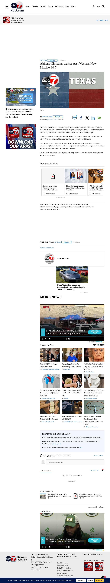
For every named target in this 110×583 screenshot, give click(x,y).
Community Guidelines (45, 557)
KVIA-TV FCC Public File (40, 562)
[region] (72, 481)
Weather (35, 6)
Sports (50, 6)
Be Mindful (59, 6)
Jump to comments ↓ (47, 248)
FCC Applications (37, 565)
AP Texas (57, 242)
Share (73, 6)
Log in (95, 455)
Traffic (43, 6)
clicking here (56, 444)
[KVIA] (17, 6)
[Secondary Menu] (8, 6)
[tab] (46, 470)
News (28, 6)
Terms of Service (37, 554)
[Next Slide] (102, 182)
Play (67, 6)
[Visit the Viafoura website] (99, 507)
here (80, 447)
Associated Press (47, 116)
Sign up (101, 455)
